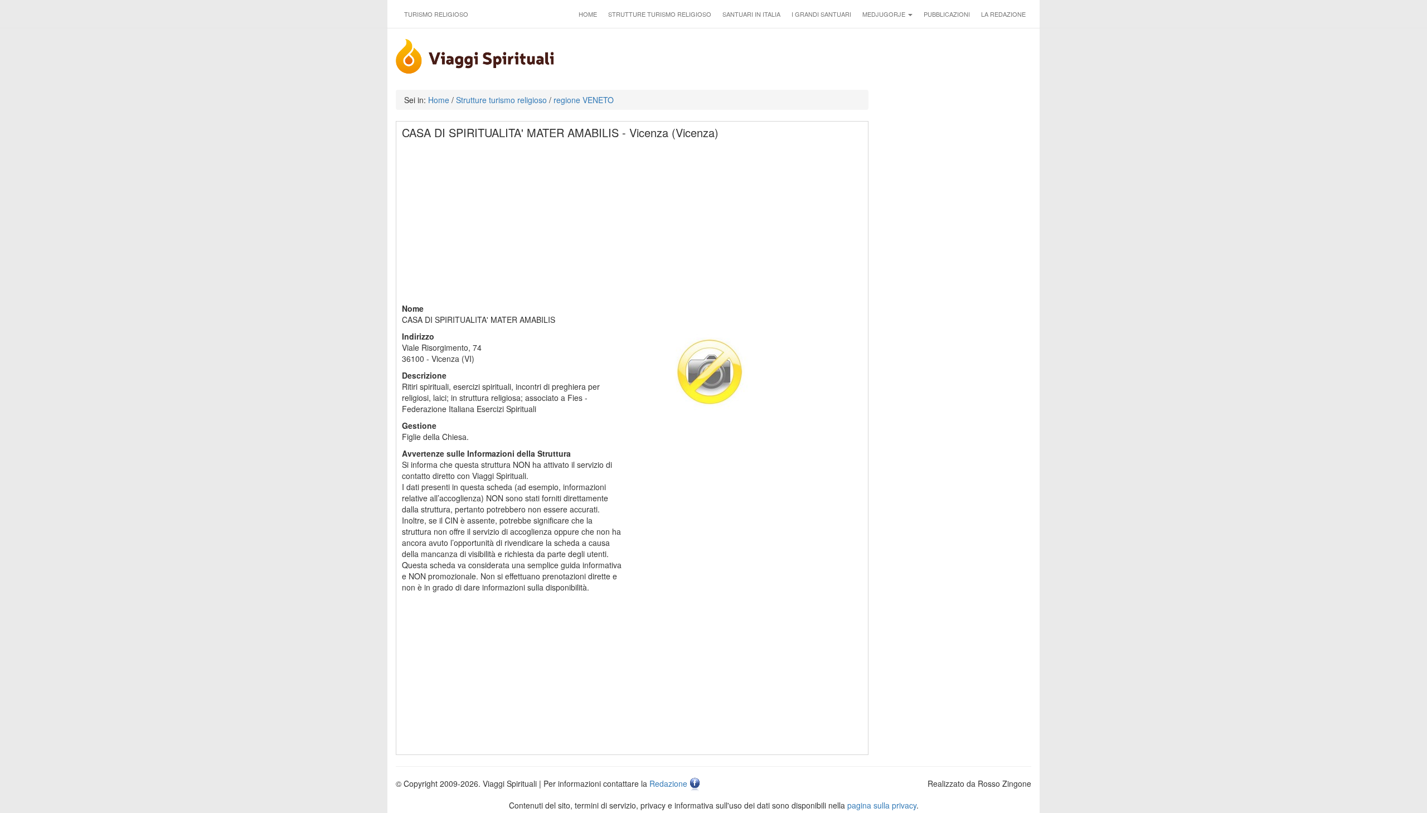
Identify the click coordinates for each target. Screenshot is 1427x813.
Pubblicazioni (947, 13)
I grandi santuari (821, 13)
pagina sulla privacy (881, 805)
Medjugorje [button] (884, 13)
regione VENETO (584, 99)
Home (588, 13)
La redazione (1003, 13)
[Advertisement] (632, 225)
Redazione (668, 783)
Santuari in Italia (751, 13)
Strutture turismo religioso (659, 13)
